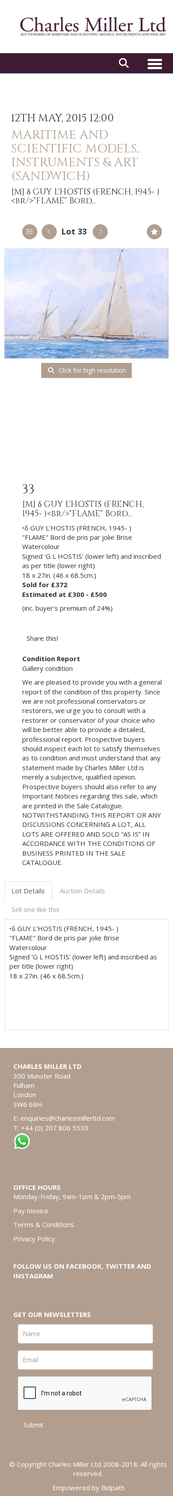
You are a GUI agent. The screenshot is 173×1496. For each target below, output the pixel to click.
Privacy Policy (34, 1238)
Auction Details (82, 890)
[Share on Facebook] (72, 638)
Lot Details (28, 890)
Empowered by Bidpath (88, 1487)
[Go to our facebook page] (21, 1290)
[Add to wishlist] (154, 231)
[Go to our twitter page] (40, 1290)
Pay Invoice (30, 1210)
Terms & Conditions (43, 1224)
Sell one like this (35, 909)
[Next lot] (100, 231)
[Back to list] (29, 231)
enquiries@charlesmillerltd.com (67, 1118)
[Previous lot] (49, 231)
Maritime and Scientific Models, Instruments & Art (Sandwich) (75, 155)
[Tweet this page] (91, 638)
